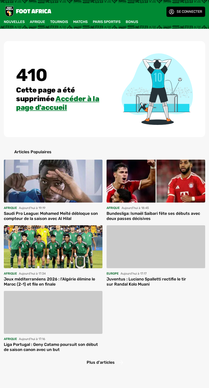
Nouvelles (14, 22)
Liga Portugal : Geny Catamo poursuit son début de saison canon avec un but (51, 347)
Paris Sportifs (107, 22)
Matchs (80, 22)
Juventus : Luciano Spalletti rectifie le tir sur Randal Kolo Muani (146, 282)
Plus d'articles (101, 362)
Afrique (37, 22)
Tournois (59, 22)
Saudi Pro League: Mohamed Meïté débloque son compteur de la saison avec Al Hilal (51, 216)
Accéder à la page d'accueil (57, 103)
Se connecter (189, 11)
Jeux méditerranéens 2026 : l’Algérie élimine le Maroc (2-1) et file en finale (49, 282)
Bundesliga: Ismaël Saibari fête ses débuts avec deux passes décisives (153, 216)
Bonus (132, 22)
